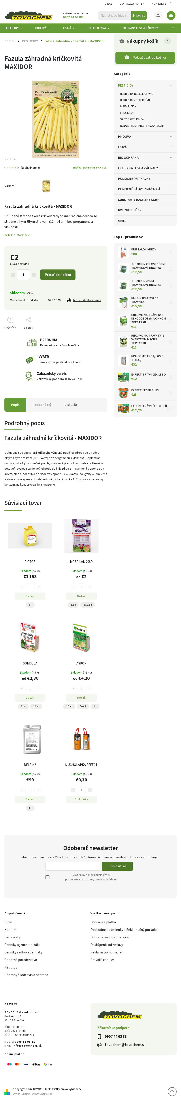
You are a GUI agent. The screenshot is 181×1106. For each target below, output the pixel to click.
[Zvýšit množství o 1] (90, 790)
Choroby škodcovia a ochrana (26, 974)
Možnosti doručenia (87, 300)
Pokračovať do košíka (149, 57)
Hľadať (139, 15)
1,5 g (73, 604)
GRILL (122, 220)
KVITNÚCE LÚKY (129, 210)
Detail (30, 596)
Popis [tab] (15, 404)
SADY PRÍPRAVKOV (132, 119)
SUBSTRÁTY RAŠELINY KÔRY (138, 199)
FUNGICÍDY (127, 113)
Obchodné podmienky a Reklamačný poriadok (124, 929)
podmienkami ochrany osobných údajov (91, 879)
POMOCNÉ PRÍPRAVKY (134, 178)
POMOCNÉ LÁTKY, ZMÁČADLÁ (139, 189)
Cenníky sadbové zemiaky (23, 952)
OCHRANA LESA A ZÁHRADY (138, 168)
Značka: (89, 168)
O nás (109, 4)
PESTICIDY (125, 85)
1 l (95, 706)
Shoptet (26, 1094)
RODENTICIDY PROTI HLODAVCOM (142, 126)
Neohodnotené (30, 168)
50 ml (83, 706)
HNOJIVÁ (124, 136)
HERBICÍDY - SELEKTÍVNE (135, 100)
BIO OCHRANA (128, 157)
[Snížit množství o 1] (73, 790)
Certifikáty (12, 937)
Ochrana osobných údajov (109, 937)
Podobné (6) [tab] (42, 404)
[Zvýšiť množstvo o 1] (34, 275)
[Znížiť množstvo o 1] (13, 275)
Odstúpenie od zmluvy (106, 944)
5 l (30, 604)
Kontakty (159, 4)
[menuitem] (16, 28)
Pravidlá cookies (102, 959)
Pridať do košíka (58, 275)
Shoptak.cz (46, 1094)
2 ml (23, 706)
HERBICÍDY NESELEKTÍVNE (136, 94)
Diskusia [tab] (70, 404)
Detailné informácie (17, 235)
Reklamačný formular (106, 952)
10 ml (36, 706)
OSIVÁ (122, 147)
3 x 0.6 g (88, 604)
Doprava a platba (132, 4)
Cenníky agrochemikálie (22, 944)
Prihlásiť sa (117, 866)
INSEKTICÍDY (128, 106)
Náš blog (10, 967)
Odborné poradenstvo (20, 959)
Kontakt (10, 929)
